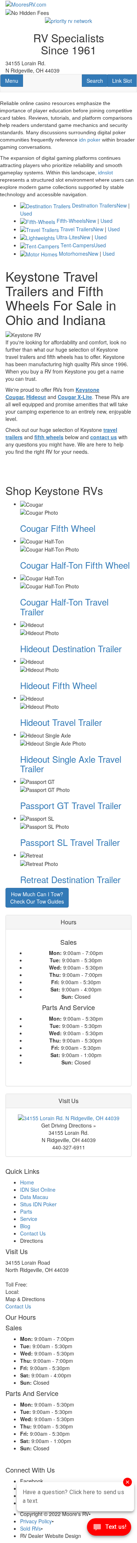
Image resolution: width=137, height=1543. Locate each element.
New (122, 205)
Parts (26, 1211)
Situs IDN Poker (38, 1204)
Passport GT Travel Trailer (70, 805)
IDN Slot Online (38, 1189)
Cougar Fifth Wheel (57, 528)
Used (26, 213)
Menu (14, 80)
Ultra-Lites (68, 237)
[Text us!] (109, 1528)
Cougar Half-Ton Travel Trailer (64, 606)
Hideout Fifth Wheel (58, 685)
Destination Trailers (94, 205)
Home (27, 1182)
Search (97, 80)
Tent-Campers (77, 245)
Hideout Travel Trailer (61, 722)
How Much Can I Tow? (37, 897)
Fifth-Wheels (71, 220)
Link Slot (122, 80)
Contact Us (33, 1233)
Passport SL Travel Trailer (70, 842)
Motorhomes (73, 253)
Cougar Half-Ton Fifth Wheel (75, 564)
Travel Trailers (76, 229)
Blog (25, 1226)
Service (28, 1218)
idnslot (105, 172)
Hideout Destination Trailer (71, 648)
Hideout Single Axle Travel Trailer (70, 764)
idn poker (89, 140)
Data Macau (34, 1196)
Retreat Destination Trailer (70, 879)
